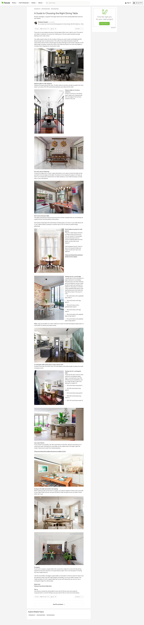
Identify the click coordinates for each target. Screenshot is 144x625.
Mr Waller (61, 371)
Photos (14, 3)
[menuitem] (14, 3)
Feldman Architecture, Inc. (77, 329)
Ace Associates (79, 182)
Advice (40, 3)
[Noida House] (59, 64)
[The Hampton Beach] (59, 512)
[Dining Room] (59, 197)
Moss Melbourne (59, 229)
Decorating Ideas (50, 615)
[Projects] (59, 424)
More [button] (82, 24)
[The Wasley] (49, 111)
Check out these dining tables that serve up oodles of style (50, 451)
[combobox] (67, 2)
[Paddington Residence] (49, 387)
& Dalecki (61, 90)
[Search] (46, 2)
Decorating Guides (41, 615)
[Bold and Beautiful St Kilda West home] (49, 250)
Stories (33, 3)
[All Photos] (59, 470)
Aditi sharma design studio (77, 49)
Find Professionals (23, 3)
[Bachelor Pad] (59, 548)
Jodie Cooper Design (78, 497)
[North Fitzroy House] (49, 298)
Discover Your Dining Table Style (43, 586)
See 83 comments (58, 604)
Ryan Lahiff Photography (77, 455)
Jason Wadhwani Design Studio (76, 533)
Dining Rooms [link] (37, 8)
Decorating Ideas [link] (55, 8)
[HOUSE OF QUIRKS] (59, 153)
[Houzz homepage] (5, 2)
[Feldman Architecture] (59, 345)
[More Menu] (82, 29)
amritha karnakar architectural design (75, 138)
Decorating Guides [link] (46, 8)
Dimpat (61, 277)
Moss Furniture (79, 409)
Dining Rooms (32, 615)
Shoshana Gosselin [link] (43, 22)
